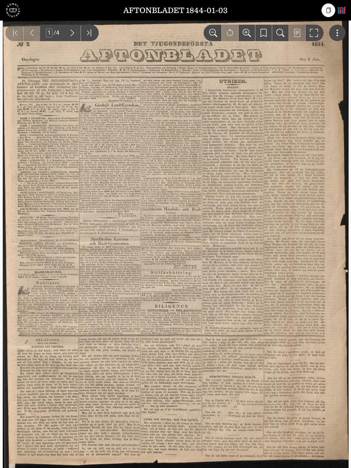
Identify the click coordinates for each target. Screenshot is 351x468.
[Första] (14, 33)
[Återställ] (230, 33)
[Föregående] (32, 33)
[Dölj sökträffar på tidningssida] (297, 33)
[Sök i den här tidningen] (280, 33)
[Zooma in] (247, 33)
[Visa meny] (337, 33)
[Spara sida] (263, 33)
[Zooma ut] (212, 33)
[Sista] (90, 33)
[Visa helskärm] (315, 33)
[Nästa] (72, 33)
